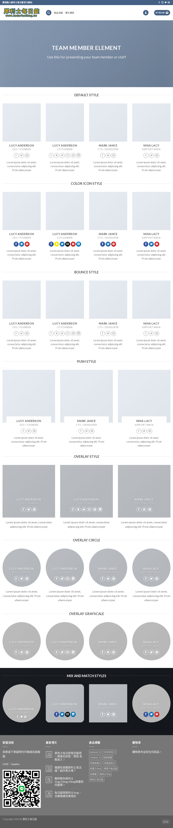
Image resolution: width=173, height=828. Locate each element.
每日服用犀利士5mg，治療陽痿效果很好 (68, 794)
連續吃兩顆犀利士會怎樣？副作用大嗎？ (68, 769)
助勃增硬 (107, 757)
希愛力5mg (95, 768)
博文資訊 (69, 12)
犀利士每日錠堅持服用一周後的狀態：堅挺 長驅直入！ (68, 756)
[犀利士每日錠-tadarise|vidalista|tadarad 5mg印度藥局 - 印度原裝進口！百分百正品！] (22, 12)
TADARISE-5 (109, 752)
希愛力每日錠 (110, 768)
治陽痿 (93, 774)
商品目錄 (58, 12)
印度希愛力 (95, 763)
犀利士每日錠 (96, 779)
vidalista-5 (95, 757)
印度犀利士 (109, 763)
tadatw (15, 764)
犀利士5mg (105, 774)
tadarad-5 (95, 752)
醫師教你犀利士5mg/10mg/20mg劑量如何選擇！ (69, 781)
